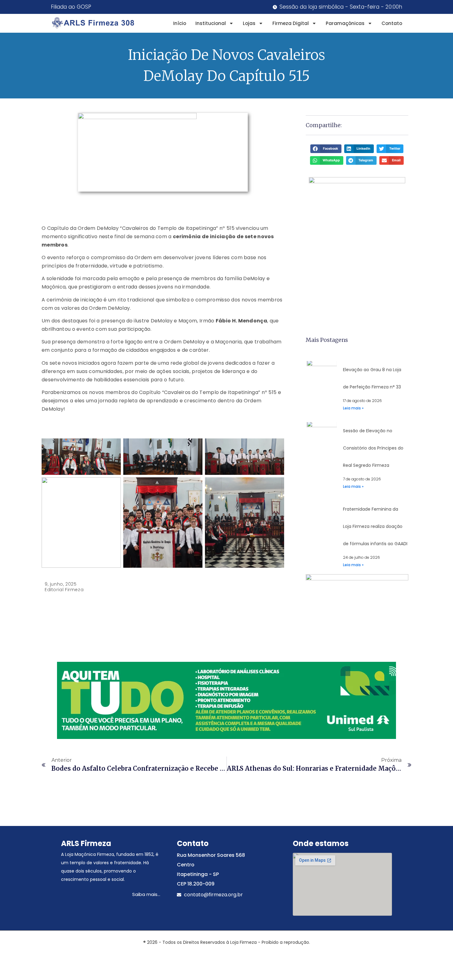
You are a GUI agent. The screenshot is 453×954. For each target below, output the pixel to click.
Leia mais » (353, 408)
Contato (392, 23)
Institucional (210, 23)
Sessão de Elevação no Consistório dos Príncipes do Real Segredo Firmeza (373, 448)
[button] (325, 148)
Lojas (249, 23)
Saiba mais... (146, 894)
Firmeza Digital (290, 23)
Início (179, 23)
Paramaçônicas (345, 23)
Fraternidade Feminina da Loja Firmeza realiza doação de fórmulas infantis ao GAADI (375, 526)
